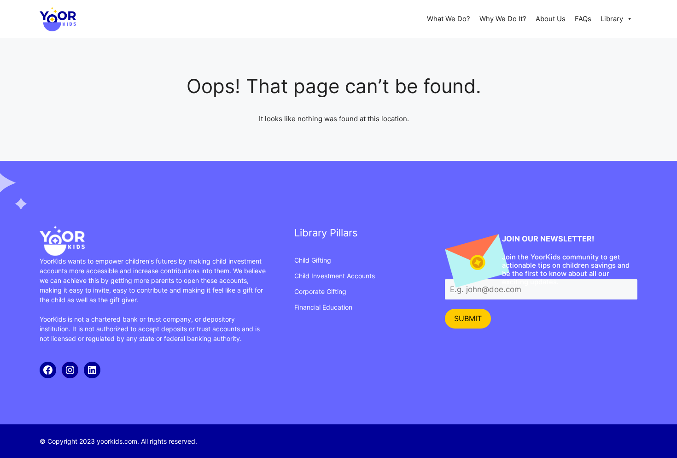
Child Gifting (312, 260)
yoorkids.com (117, 441)
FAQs (583, 19)
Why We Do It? (502, 19)
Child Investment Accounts (334, 276)
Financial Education (323, 307)
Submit (468, 318)
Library (612, 19)
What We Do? (448, 19)
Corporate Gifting (320, 291)
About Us (551, 19)
